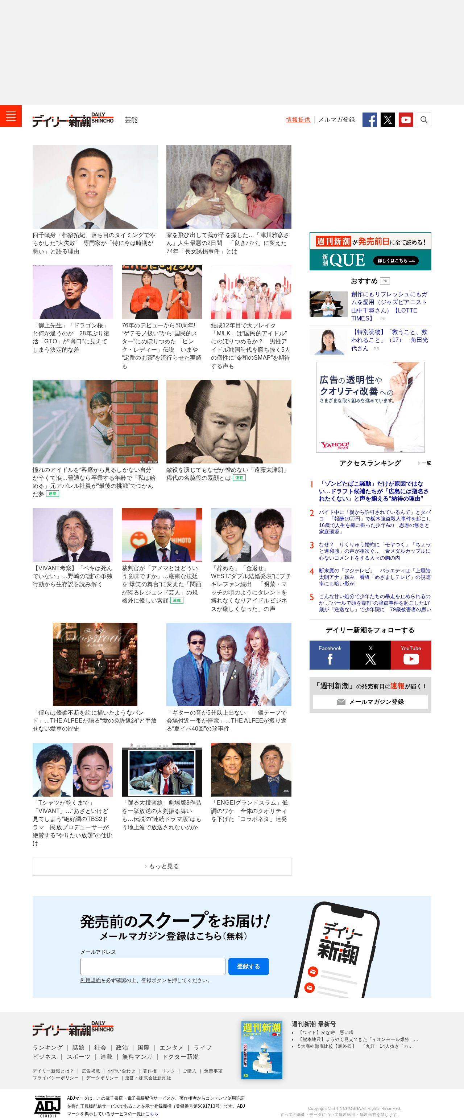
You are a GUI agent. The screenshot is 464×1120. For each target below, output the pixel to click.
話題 (78, 1048)
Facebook (330, 648)
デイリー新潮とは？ (53, 1071)
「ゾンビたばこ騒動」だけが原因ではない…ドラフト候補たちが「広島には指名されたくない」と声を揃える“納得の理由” (374, 491)
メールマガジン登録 (376, 702)
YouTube (411, 648)
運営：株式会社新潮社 (148, 1077)
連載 (106, 1057)
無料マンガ (137, 1057)
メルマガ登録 (336, 120)
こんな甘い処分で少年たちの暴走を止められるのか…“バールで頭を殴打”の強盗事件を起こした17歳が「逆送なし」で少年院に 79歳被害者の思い (375, 602)
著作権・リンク (159, 1071)
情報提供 (298, 120)
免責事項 (213, 1071)
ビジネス (45, 1057)
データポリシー (102, 1077)
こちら (151, 1113)
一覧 (426, 463)
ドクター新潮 (180, 1057)
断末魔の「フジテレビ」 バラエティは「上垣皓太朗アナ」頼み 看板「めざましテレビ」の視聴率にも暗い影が (375, 577)
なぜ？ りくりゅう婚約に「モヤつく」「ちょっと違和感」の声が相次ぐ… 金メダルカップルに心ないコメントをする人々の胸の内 (375, 550)
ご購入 (189, 1071)
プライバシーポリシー (56, 1077)
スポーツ (79, 1057)
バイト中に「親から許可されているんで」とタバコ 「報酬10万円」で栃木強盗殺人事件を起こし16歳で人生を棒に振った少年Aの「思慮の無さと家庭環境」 (375, 522)
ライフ (203, 1048)
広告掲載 (91, 1071)
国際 (144, 1048)
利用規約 (90, 980)
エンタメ (172, 1048)
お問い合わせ (122, 1071)
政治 (122, 1048)
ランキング (48, 1048)
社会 (100, 1048)
